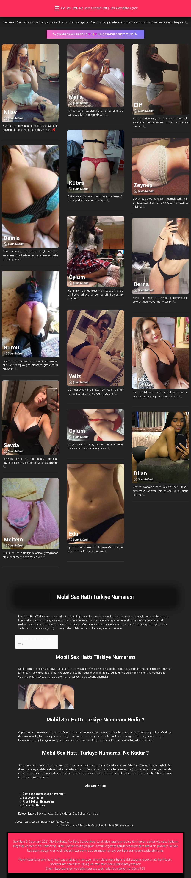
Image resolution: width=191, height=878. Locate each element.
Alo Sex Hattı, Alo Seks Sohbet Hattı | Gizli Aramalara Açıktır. (99, 8)
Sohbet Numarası (33, 797)
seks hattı (115, 859)
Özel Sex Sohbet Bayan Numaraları (44, 793)
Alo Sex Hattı (39, 813)
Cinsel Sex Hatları (34, 805)
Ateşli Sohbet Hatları (60, 813)
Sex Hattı (19, 841)
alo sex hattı (120, 850)
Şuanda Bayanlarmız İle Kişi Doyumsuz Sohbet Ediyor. (95, 34)
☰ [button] (57, 8)
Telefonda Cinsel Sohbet (59, 846)
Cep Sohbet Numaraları (86, 813)
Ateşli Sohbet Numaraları (38, 801)
